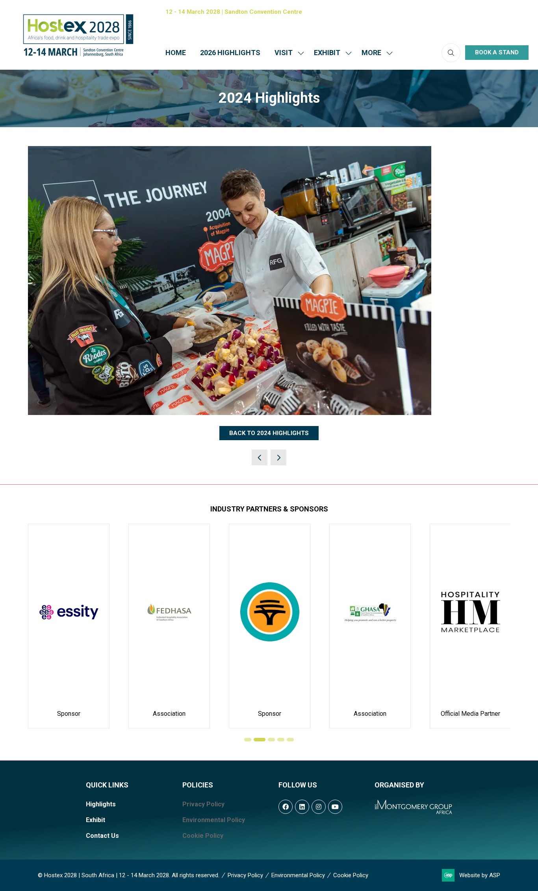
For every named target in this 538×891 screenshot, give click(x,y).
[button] (375, 53)
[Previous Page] (259, 457)
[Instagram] (505, 12)
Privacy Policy (203, 804)
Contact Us (102, 835)
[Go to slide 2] (259, 739)
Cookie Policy (202, 835)
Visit (284, 52)
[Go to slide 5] (290, 739)
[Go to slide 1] (247, 739)
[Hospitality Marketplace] (470, 626)
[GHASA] (370, 626)
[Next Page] (278, 457)
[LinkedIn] (488, 12)
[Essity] (68, 626)
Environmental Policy (213, 820)
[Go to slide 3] (271, 739)
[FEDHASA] (169, 626)
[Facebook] (472, 12)
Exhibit (327, 52)
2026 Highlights (230, 52)
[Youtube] (521, 12)
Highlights (101, 804)
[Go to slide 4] (280, 739)
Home (175, 52)
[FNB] (269, 626)
